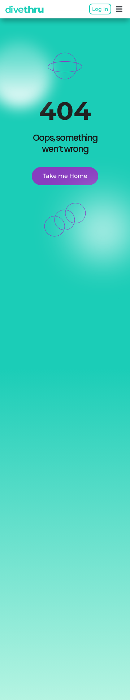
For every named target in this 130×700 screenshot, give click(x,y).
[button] (119, 9)
